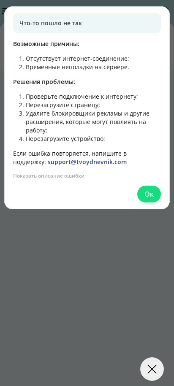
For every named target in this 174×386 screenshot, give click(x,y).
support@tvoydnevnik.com (87, 162)
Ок (149, 194)
